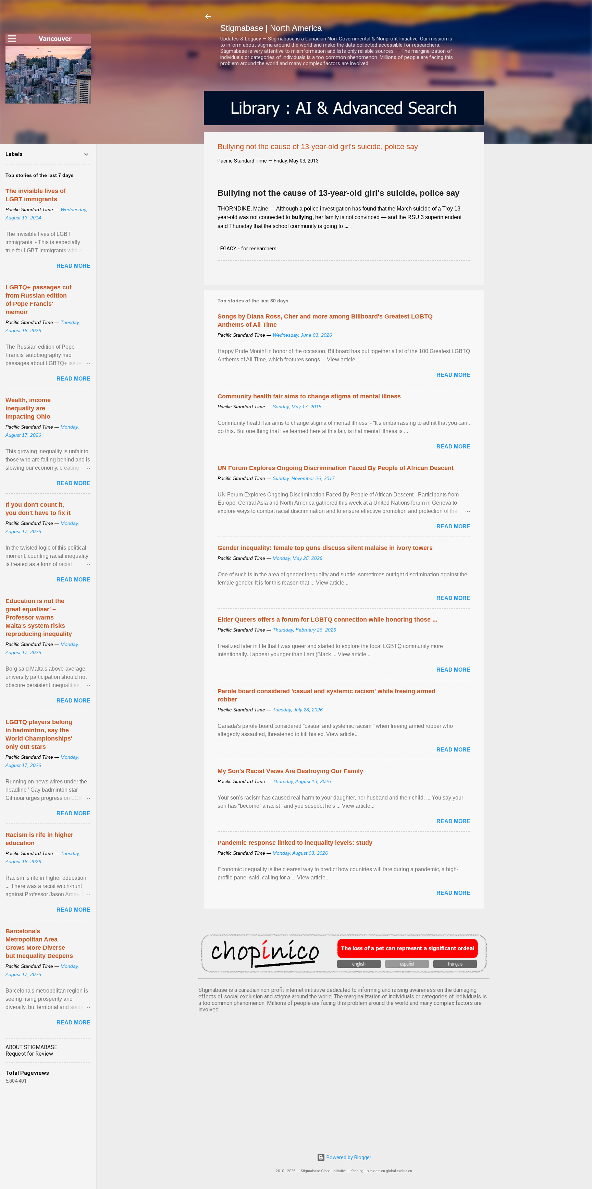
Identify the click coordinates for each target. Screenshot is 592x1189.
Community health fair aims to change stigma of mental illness (309, 396)
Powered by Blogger (348, 1157)
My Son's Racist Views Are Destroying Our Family (290, 771)
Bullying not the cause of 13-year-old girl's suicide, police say (338, 192)
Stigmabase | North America (271, 28)
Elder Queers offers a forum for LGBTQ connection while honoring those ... (327, 619)
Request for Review (29, 1053)
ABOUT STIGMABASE (31, 1047)
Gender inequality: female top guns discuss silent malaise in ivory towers (325, 547)
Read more (453, 375)
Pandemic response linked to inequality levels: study (295, 842)
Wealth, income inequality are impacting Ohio (28, 408)
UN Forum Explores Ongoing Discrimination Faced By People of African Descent (336, 468)
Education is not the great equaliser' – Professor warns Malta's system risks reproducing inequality (38, 617)
